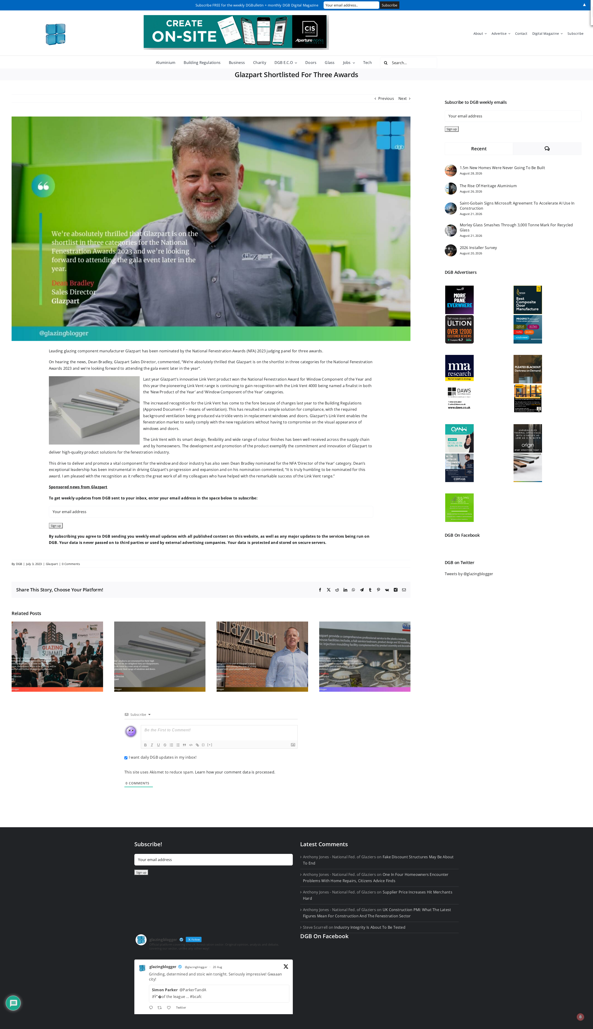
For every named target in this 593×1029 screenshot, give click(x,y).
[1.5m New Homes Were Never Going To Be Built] (451, 167)
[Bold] (145, 745)
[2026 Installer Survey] (451, 247)
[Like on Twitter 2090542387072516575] (170, 1008)
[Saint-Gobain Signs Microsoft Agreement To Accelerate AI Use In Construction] (451, 205)
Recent (478, 148)
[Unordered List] (178, 745)
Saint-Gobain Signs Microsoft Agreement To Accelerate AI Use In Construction (517, 206)
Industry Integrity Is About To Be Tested (369, 927)
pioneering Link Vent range (191, 385)
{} (203, 744)
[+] (209, 744)
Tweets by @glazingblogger (469, 573)
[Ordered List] (171, 745)
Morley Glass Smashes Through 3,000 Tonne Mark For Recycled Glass (516, 227)
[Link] (197, 745)
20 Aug (217, 967)
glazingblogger (162, 966)
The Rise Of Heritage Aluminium (488, 185)
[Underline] (158, 745)
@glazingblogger (196, 967)
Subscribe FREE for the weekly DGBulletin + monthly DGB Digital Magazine (257, 5)
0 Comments (71, 564)
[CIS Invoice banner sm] (236, 16)
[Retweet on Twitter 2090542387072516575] (161, 1008)
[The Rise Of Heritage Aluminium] (451, 185)
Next (402, 98)
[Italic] (152, 745)
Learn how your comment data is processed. (235, 772)
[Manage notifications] (580, 1017)
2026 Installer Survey (478, 247)
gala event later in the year (175, 368)
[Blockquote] (184, 745)
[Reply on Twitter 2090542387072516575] (152, 1008)
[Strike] (165, 745)
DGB (19, 564)
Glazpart (52, 564)
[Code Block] (191, 745)
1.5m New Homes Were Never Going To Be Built (502, 167)
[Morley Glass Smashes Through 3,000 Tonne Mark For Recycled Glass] (451, 227)
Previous (386, 98)
